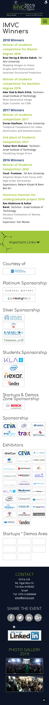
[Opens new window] (24, 639)
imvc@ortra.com (24, 597)
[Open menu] (45, 21)
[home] (23, 12)
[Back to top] (44, 700)
